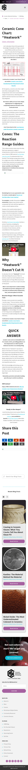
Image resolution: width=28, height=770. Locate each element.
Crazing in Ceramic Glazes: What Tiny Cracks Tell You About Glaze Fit (13, 531)
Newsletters (7, 730)
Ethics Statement (8, 753)
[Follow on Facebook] (7, 761)
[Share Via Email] (16, 443)
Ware (5, 704)
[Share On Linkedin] (10, 440)
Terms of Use (7, 747)
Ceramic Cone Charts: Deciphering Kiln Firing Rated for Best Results (14, 83)
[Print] (21, 443)
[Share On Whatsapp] (10, 443)
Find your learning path (14, 658)
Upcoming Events (8, 733)
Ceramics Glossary (8, 716)
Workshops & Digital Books (11, 710)
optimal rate (5, 239)
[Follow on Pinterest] (12, 761)
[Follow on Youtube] (15, 761)
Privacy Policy (7, 744)
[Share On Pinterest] (21, 440)
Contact (6, 756)
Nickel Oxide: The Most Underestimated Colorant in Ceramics (13, 619)
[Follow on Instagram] (10, 761)
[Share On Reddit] (16, 440)
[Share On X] (4, 443)
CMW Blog (6, 724)
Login (3, 1)
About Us (6, 701)
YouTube (6, 736)
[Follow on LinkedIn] (18, 761)
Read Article (14, 541)
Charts (4, 41)
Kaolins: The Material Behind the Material (13, 575)
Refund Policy (7, 750)
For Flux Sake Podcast (9, 727)
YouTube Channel (13, 418)
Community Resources (21, 1)
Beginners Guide (7, 537)
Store (7, 1)
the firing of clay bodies (13, 222)
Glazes (14, 537)
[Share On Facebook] (4, 440)
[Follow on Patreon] (21, 761)
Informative (10, 41)
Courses (6, 707)
